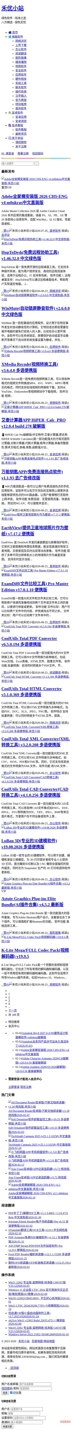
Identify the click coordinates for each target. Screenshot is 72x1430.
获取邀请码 (65, 1421)
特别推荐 (21, 104)
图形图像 (21, 57)
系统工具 (21, 83)
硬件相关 (21, 78)
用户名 (5, 1408)
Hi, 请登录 (7, 153)
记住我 (17, 1392)
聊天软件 (21, 87)
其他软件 (21, 108)
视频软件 (21, 66)
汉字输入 (21, 95)
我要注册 (23, 153)
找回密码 (37, 153)
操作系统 (21, 91)
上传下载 (21, 45)
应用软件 (21, 74)
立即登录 (14, 1086)
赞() (5, 230)
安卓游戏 (21, 121)
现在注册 (25, 1086)
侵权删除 (21, 142)
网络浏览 (21, 40)
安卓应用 (21, 116)
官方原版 (21, 100)
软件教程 (21, 129)
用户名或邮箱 (9, 1383)
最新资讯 (21, 133)
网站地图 (49, 1341)
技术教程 (15, 125)
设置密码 (7, 1417)
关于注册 (21, 146)
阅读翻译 (21, 53)
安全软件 (21, 70)
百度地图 (37, 1341)
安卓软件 (15, 112)
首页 (13, 32)
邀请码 (5, 1422)
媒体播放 (21, 62)
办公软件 (21, 49)
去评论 (5, 234)
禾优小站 (12, 8)
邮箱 (4, 1413)
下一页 (12, 1010)
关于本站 (15, 138)
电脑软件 (15, 36)
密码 (16, 1388)
